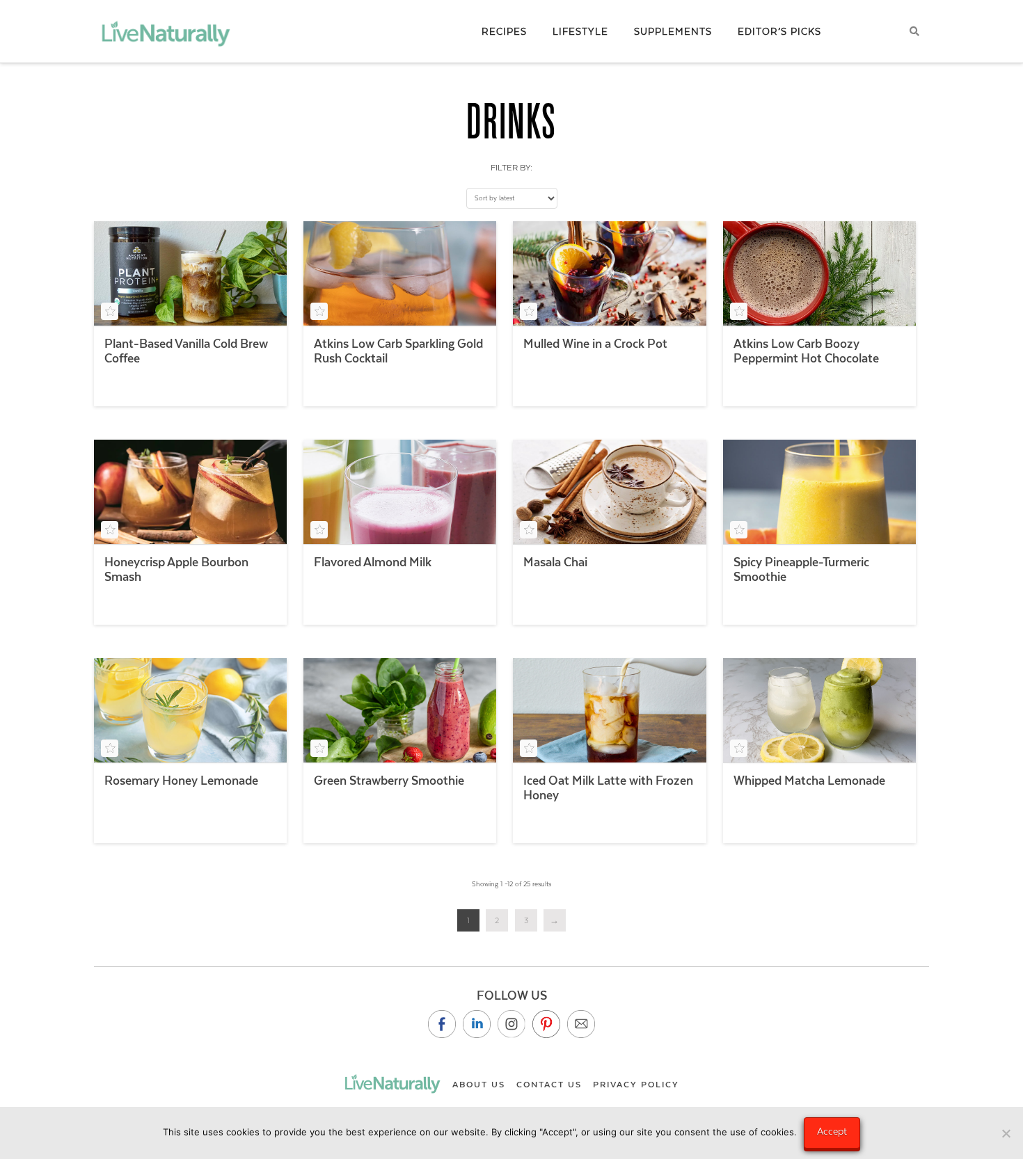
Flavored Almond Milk (372, 562)
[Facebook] (442, 1024)
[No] (1006, 1133)
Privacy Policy (636, 1084)
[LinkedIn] (477, 1024)
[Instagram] (511, 1024)
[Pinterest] (546, 1024)
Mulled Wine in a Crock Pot (595, 344)
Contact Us (549, 1084)
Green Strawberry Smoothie (389, 781)
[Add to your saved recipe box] (109, 311)
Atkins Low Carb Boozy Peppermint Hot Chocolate (806, 351)
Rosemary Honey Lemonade (181, 781)
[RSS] (581, 1024)
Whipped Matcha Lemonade (809, 781)
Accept (832, 1131)
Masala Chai (555, 562)
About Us (478, 1084)
